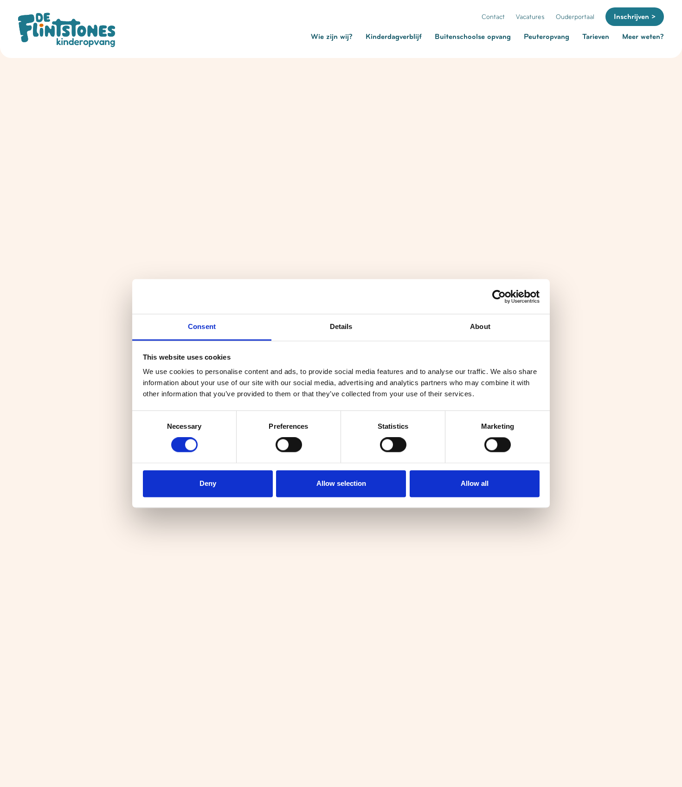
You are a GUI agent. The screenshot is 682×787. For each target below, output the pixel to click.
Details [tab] (341, 326)
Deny (207, 483)
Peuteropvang (546, 36)
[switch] (289, 445)
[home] (66, 29)
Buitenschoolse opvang (473, 36)
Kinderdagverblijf (394, 36)
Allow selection (341, 483)
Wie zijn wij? (332, 36)
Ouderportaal (575, 17)
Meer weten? (643, 36)
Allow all (475, 483)
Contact (493, 17)
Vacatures (530, 17)
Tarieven (595, 36)
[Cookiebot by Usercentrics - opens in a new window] (499, 296)
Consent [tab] (202, 326)
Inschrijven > (635, 16)
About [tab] (480, 326)
